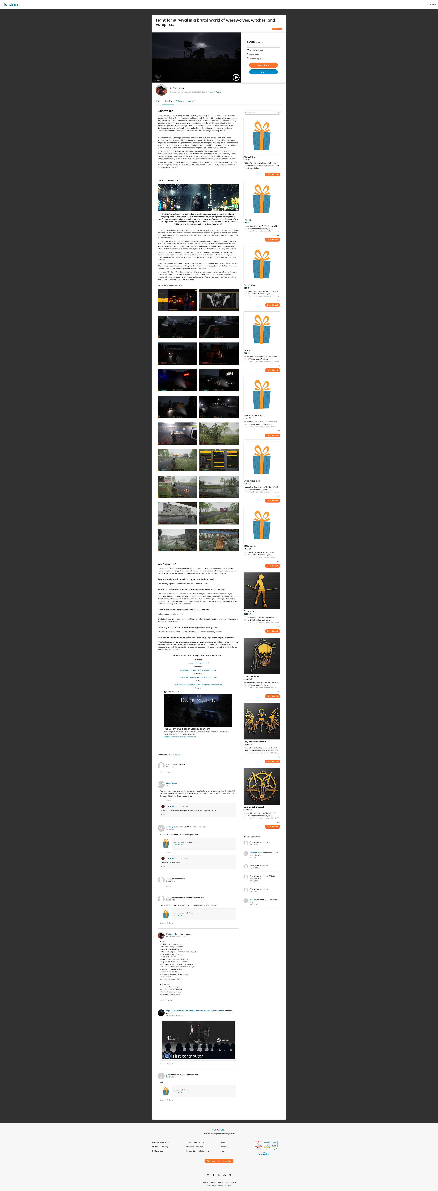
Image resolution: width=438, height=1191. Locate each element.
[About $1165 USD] (251, 679)
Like (162, 772)
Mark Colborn (171, 783)
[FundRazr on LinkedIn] (219, 1175)
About (223, 1142)
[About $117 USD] (249, 418)
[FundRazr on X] (208, 1175)
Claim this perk (178, 844)
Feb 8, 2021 (180, 1015)
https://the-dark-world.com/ (198, 663)
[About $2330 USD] (251, 744)
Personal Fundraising (160, 1142)
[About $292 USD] (249, 549)
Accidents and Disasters (195, 1142)
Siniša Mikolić (178, 88)
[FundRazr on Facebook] (213, 1175)
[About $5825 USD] (251, 809)
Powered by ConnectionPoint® (219, 1186)
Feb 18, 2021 (182, 936)
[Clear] (279, 113)
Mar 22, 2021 (170, 881)
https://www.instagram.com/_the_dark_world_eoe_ (198, 677)
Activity (191, 101)
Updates (179, 101)
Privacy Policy (230, 1182)
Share (263, 72)
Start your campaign (219, 1161)
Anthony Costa (172, 827)
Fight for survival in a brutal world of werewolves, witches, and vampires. (195, 1011)
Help (222, 1151)
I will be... (192, 842)
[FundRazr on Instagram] (230, 1175)
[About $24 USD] (248, 222)
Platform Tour (226, 1147)
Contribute (263, 65)
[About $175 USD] (249, 483)
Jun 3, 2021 (170, 829)
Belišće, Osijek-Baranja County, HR (203, 92)
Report (218, 92)
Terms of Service (217, 1182)
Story (158, 101)
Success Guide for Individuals (197, 1151)
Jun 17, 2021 (170, 785)
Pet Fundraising (158, 1151)
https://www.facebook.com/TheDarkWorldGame (198, 670)
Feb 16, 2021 (254, 891)
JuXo (168, 1074)
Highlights (168, 101)
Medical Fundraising (160, 1147)
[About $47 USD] (248, 288)
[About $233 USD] (262, 42)
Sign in (433, 4)
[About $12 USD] (248, 159)
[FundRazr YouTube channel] (224, 1175)
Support (205, 1182)
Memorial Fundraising (194, 1147)
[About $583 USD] (249, 614)
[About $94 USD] (248, 353)
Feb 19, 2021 (170, 900)
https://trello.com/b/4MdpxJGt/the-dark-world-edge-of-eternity (198, 684)
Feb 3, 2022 (170, 767)
